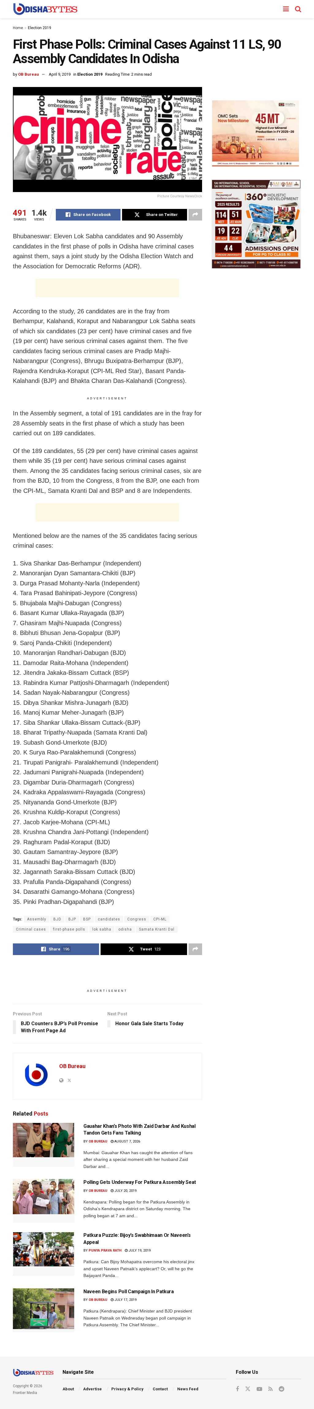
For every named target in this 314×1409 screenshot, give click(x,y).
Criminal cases (31, 929)
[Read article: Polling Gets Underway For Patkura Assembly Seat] (43, 1201)
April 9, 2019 (60, 74)
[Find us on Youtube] (259, 1389)
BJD (57, 919)
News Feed (187, 1389)
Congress (136, 919)
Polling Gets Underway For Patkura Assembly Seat (139, 1182)
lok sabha (101, 929)
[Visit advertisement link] (256, 133)
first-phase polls (69, 929)
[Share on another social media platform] (195, 215)
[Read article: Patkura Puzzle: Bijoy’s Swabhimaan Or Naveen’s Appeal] (43, 1254)
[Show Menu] (286, 9)
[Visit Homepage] (45, 9)
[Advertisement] (107, 288)
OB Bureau (28, 74)
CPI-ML (160, 919)
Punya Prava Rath (105, 1250)
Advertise (92, 1389)
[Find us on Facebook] (237, 1389)
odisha (125, 929)
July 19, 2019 (139, 1250)
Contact (160, 1389)
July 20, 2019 (124, 1191)
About (68, 1389)
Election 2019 (39, 28)
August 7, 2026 (126, 1141)
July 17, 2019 (124, 1300)
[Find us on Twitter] (248, 1389)
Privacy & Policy (127, 1389)
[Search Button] (298, 9)
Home (18, 28)
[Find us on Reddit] (281, 1389)
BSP (87, 919)
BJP (72, 919)
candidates (109, 919)
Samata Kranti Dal (156, 929)
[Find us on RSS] (270, 1389)
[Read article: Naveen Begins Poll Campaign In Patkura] (43, 1310)
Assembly (36, 919)
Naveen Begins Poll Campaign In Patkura (128, 1291)
